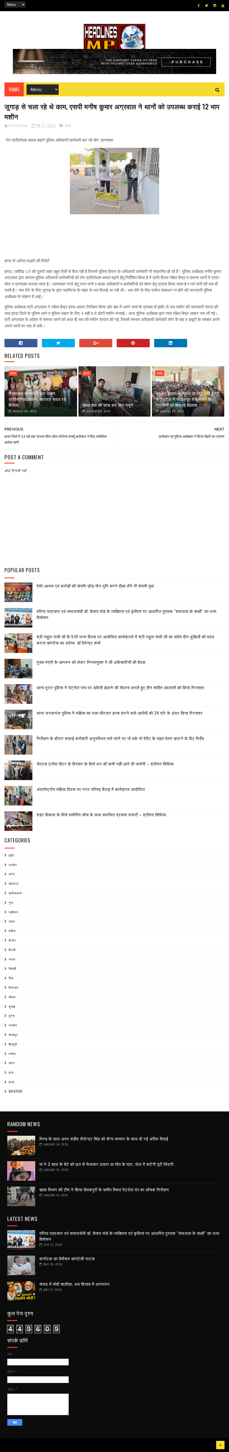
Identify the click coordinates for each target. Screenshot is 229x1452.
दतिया (12, 930)
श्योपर (12, 1053)
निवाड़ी (12, 968)
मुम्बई (12, 1006)
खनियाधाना (15, 893)
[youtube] (223, 5)
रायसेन (13, 1025)
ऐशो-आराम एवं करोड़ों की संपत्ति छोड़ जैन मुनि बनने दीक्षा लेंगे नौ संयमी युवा (95, 586)
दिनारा (12, 940)
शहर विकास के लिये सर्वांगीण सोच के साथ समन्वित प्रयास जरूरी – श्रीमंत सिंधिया (101, 814)
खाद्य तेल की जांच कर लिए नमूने (108, 405)
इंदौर (12, 855)
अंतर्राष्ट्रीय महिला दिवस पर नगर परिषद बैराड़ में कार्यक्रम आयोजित (91, 789)
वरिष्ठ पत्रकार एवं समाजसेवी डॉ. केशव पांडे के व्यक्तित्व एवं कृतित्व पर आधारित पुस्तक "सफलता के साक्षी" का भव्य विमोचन (129, 1236)
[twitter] (206, 5)
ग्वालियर (13, 912)
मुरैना (12, 1015)
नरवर (12, 959)
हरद (11, 1072)
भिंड (11, 978)
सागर (12, 1063)
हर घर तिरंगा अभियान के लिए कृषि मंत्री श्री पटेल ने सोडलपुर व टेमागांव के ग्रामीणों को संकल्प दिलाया (188, 399)
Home (14, 89)
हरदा (68, 125)
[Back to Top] (220, 1445)
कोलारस (13, 883)
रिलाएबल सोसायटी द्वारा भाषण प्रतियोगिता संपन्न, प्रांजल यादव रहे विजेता (37, 399)
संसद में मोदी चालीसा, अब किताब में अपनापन (74, 1284)
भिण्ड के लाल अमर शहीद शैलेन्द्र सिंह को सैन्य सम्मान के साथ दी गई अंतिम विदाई (103, 1138)
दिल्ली (12, 949)
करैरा (12, 874)
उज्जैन (13, 864)
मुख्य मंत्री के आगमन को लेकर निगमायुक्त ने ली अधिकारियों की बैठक (91, 662)
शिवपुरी (13, 1044)
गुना (11, 902)
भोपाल (12, 997)
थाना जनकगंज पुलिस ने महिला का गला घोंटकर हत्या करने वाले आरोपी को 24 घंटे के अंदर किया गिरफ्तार (120, 713)
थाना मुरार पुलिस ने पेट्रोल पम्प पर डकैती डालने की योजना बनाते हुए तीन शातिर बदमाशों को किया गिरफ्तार (121, 687)
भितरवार (14, 987)
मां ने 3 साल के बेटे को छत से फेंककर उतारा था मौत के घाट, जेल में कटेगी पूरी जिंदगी (106, 1164)
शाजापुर (13, 1034)
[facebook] (199, 5)
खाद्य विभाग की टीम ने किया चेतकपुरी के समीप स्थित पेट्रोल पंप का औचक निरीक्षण (104, 1189)
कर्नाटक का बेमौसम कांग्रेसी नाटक (67, 1258)
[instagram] (214, 5)
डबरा (12, 921)
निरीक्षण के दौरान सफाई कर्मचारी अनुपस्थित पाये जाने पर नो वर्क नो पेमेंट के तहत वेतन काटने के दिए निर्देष (120, 738)
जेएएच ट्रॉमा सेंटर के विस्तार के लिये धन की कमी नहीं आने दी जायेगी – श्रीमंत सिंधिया (105, 764)
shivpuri (16, 1091)
